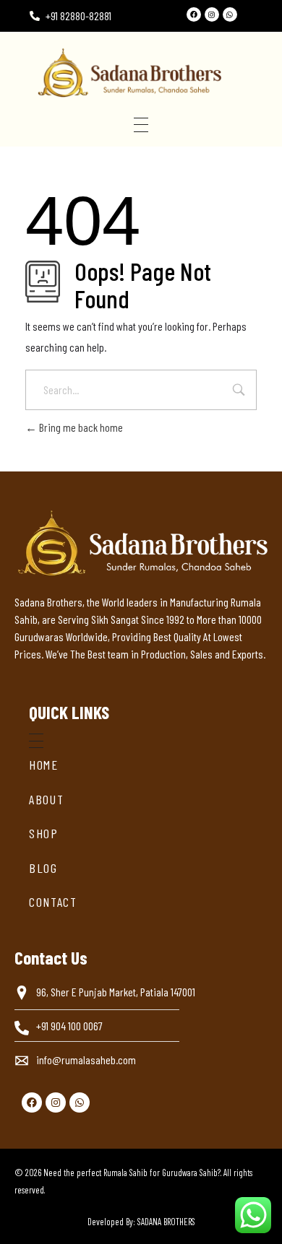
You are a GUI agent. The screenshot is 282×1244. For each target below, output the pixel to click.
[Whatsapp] (230, 14)
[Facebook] (194, 14)
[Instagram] (212, 14)
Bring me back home (80, 427)
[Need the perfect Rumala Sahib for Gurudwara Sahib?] (152, 72)
